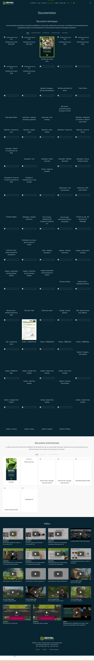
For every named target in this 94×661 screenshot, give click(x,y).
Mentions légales (53, 649)
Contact (44, 649)
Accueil (37, 649)
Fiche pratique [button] (36, 32)
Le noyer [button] (38, 3)
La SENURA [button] (33, 3)
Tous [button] (27, 32)
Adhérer (56, 3)
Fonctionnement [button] (53, 454)
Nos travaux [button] (44, 3)
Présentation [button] (56, 32)
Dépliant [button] (43, 454)
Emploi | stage (63, 3)
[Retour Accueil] (8, 3)
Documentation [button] (51, 3)
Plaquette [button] (46, 32)
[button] (90, 3)
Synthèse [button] (65, 32)
